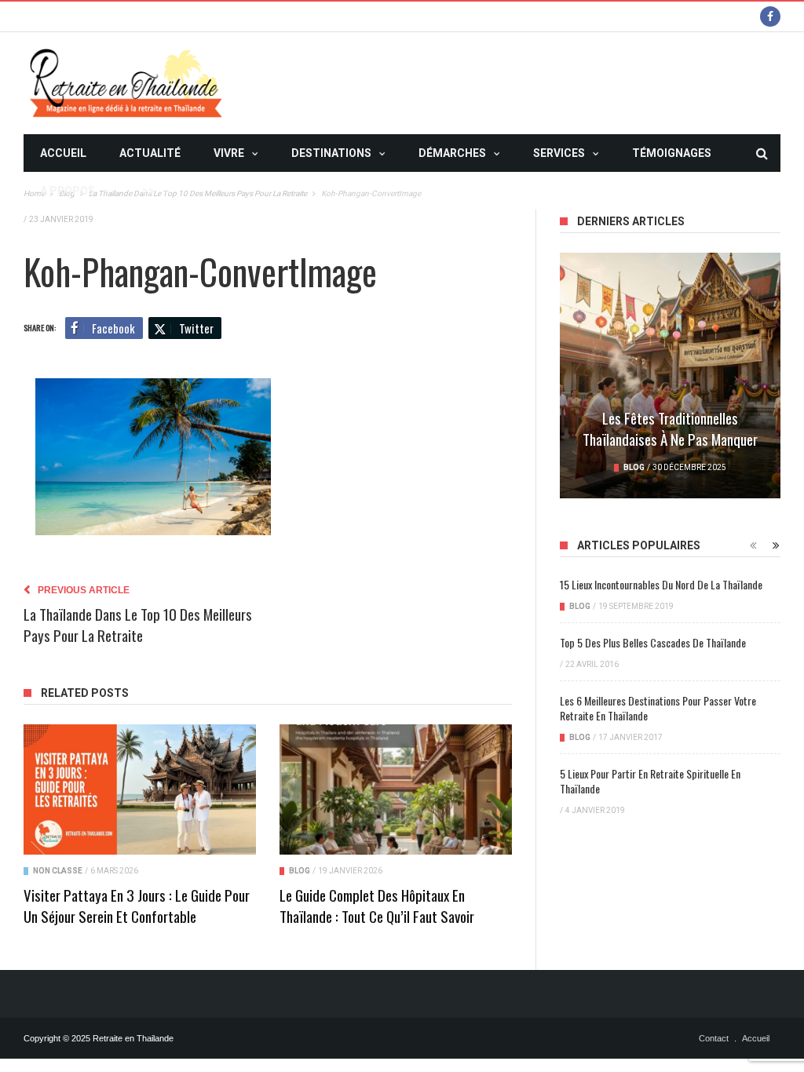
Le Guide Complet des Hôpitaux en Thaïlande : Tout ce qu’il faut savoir (377, 905)
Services (559, 153)
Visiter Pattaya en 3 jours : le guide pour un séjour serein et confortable (137, 905)
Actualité (150, 153)
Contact (714, 1038)
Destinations (331, 153)
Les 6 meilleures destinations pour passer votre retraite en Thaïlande (658, 708)
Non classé (57, 870)
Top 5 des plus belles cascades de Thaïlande (653, 642)
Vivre (229, 153)
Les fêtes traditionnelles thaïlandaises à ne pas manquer (670, 428)
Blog (299, 870)
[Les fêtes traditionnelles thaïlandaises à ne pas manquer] (670, 375)
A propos (67, 190)
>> (148, 190)
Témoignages (671, 153)
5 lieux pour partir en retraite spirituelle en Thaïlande (650, 781)
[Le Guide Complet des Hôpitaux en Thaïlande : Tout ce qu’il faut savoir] (396, 789)
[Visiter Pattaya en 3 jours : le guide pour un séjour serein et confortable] (140, 789)
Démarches (452, 153)
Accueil (63, 153)
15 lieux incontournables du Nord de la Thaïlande (661, 584)
